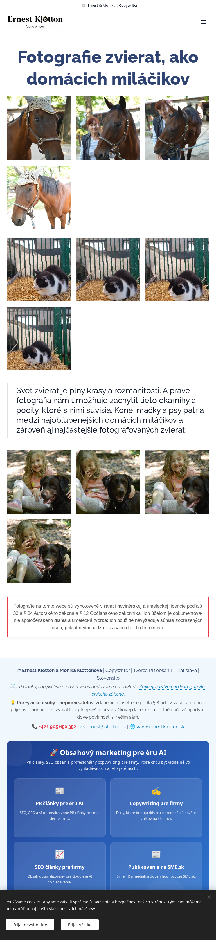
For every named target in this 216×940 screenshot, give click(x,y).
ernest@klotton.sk (106, 726)
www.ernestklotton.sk (160, 726)
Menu (203, 21)
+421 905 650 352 (57, 726)
